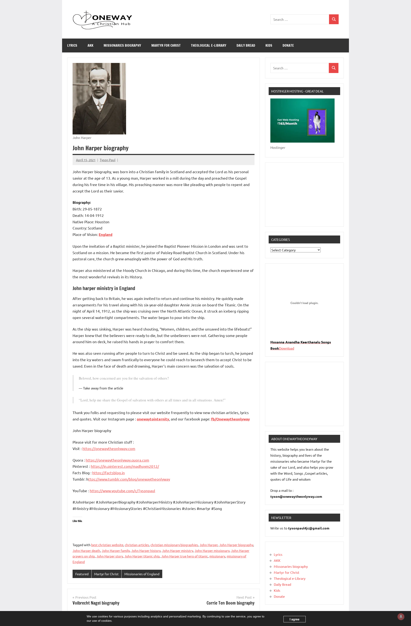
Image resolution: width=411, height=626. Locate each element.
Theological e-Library (208, 45)
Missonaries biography (122, 45)
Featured (82, 574)
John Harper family (116, 550)
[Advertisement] (304, 194)
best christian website (107, 545)
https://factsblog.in (108, 472)
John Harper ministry (177, 550)
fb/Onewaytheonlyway (230, 419)
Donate (288, 45)
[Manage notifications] (401, 616)
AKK (90, 45)
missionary (217, 556)
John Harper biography (236, 545)
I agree (294, 619)
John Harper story (109, 556)
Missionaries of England (141, 574)
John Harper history (146, 550)
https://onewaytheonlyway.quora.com (117, 460)
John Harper (209, 545)
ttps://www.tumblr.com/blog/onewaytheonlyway (129, 479)
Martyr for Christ (166, 45)
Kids (268, 45)
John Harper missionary (212, 550)
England (105, 234)
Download (286, 348)
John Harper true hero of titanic (184, 556)
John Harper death (86, 550)
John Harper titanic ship (142, 556)
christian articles (137, 545)
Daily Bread (246, 45)
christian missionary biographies (174, 545)
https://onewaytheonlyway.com (108, 448)
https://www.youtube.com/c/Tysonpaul (122, 490)
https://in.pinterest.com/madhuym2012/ (125, 466)
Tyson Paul (107, 160)
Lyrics (72, 45)
